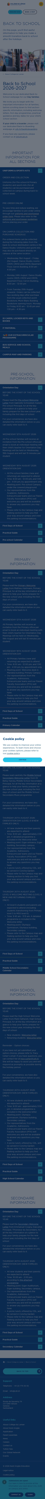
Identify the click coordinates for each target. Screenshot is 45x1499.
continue (22, 760)
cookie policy (13, 753)
